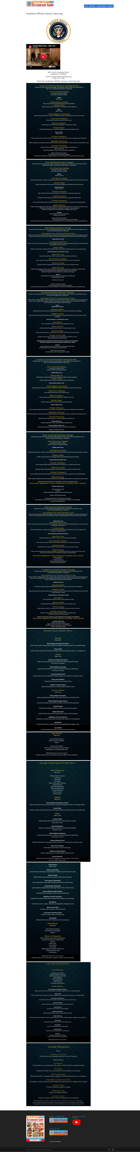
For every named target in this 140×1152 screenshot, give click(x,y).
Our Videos (110, 6)
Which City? (91, 6)
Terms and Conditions (55, 1141)
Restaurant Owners (101, 6)
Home (86, 6)
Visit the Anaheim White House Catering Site (58, 81)
